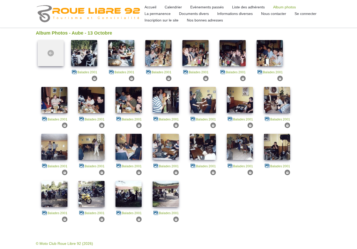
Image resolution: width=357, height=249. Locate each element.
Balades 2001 (87, 72)
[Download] (94, 78)
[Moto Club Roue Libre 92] (88, 13)
